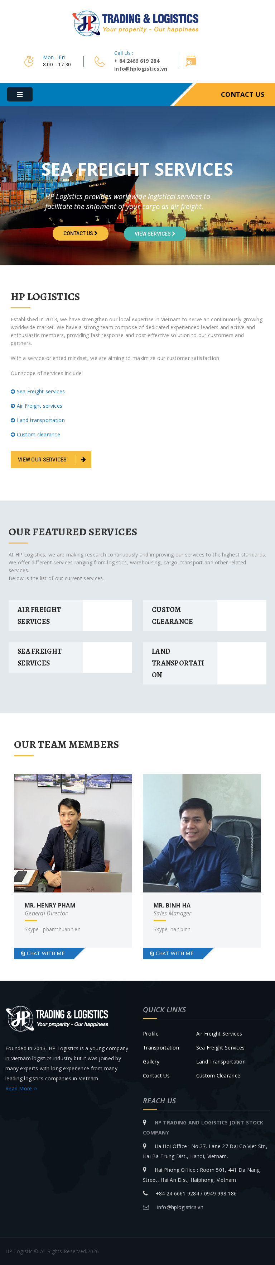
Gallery (151, 1061)
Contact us (242, 94)
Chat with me (44, 953)
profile (151, 1033)
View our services (43, 460)
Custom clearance (218, 1075)
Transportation (161, 1047)
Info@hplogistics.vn (140, 68)
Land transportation (221, 1061)
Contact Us (156, 1075)
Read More (19, 1088)
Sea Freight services (220, 1047)
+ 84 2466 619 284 (136, 60)
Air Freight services (219, 1033)
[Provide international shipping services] (137, 22)
